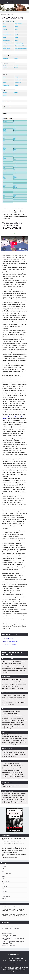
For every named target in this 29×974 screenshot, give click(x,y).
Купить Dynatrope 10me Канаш (8, 933)
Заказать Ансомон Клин (10, 928)
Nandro (3, 893)
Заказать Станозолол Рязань (8, 945)
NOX (3, 878)
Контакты (14, 963)
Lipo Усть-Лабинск (8, 638)
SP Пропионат (5, 883)
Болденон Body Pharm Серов (11, 641)
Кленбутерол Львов (9, 936)
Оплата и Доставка (9, 960)
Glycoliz (3, 876)
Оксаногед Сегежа (5, 930)
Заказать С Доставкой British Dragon (13, 938)
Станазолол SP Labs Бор (9, 644)
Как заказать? (19, 958)
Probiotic (4, 868)
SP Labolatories (5, 888)
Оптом (24, 960)
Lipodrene (4, 871)
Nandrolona (4, 891)
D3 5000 (4, 866)
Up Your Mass (5, 886)
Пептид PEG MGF (6, 873)
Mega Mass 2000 (6, 881)
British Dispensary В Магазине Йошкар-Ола (13, 942)
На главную (9, 958)
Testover (4, 898)
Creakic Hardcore (6, 896)
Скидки (18, 960)
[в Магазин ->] (14, 831)
